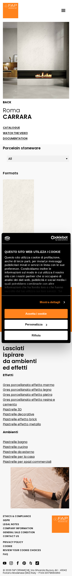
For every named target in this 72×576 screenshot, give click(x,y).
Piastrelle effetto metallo (22, 424)
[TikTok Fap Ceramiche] (37, 563)
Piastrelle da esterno (18, 452)
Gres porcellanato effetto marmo (28, 385)
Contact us (11, 536)
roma (11, 110)
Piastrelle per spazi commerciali (27, 461)
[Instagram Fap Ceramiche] (11, 563)
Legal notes (11, 524)
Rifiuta (36, 335)
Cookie (7, 546)
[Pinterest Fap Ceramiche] (24, 563)
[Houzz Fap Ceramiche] (30, 563)
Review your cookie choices (22, 550)
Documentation (15, 138)
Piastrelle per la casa (19, 456)
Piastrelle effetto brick (20, 419)
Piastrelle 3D (12, 409)
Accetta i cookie (36, 313)
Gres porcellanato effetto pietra (27, 394)
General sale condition (19, 532)
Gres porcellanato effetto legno (27, 389)
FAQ (5, 554)
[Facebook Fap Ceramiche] (17, 563)
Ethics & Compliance (17, 516)
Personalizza (33, 324)
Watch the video (15, 133)
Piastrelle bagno (15, 442)
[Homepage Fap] (10, 11)
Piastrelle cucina (15, 447)
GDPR (6, 520)
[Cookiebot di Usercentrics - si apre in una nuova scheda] (51, 238)
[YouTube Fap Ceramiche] (4, 563)
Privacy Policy (13, 542)
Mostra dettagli (50, 302)
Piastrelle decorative (18, 414)
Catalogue (11, 127)
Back (7, 102)
